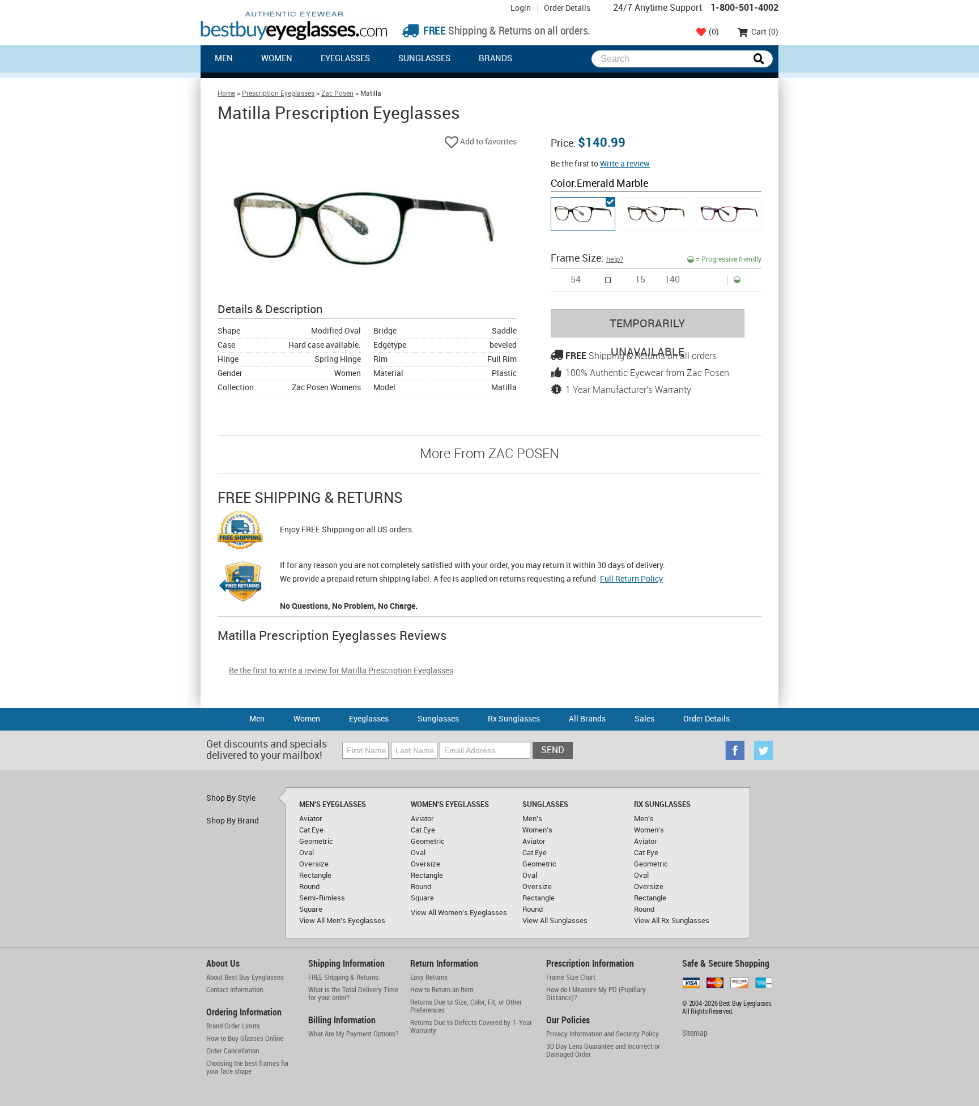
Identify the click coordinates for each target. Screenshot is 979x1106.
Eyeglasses (345, 58)
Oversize (314, 864)
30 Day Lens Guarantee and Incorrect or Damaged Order (603, 1050)
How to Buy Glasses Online (244, 1039)
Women (276, 58)
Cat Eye (311, 830)
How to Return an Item (442, 990)
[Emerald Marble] (583, 214)
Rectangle (315, 875)
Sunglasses (424, 58)
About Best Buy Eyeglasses (245, 977)
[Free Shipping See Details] (240, 531)
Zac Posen (337, 93)
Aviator (310, 819)
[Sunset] (729, 214)
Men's (532, 819)
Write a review (625, 164)
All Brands (587, 719)
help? (614, 259)
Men (224, 58)
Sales (644, 719)
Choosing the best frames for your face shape (247, 1067)
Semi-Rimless (322, 898)
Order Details (567, 8)
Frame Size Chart (570, 977)
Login (520, 8)
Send (552, 750)
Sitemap (695, 1033)
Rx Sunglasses (514, 719)
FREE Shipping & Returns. (344, 977)
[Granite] (656, 214)
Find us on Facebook (734, 750)
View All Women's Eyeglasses (459, 913)
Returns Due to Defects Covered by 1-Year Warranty (471, 1027)
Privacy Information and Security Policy (602, 1034)
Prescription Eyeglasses (278, 93)
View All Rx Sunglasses (671, 921)
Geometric (316, 841)
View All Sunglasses (555, 921)
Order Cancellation (232, 1051)
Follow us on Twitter (763, 750)
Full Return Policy (631, 579)
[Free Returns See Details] (240, 583)
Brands (495, 58)
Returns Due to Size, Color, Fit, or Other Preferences (466, 1006)
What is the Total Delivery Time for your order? (353, 994)
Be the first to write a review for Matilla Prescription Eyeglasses (341, 671)
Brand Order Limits (233, 1026)
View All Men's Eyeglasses (342, 921)
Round (309, 887)
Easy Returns (429, 977)
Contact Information (234, 990)
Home (226, 93)
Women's (537, 830)
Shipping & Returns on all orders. (505, 31)
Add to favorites (487, 142)
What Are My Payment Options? (353, 1034)
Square (310, 909)
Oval (306, 853)
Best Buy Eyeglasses (294, 26)
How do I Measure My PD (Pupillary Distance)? (596, 994)
